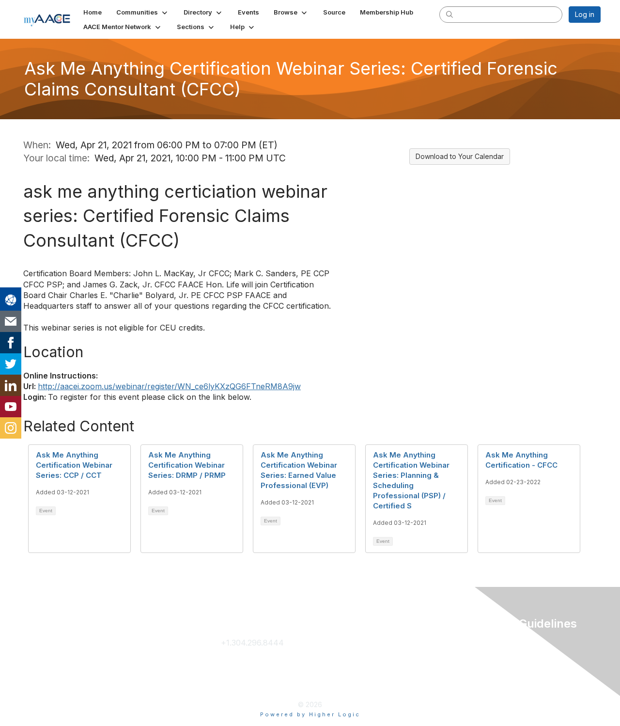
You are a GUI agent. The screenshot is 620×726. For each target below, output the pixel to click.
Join (353, 642)
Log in (584, 14)
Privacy (483, 642)
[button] (142, 12)
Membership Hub (377, 658)
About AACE (368, 674)
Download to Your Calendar (460, 156)
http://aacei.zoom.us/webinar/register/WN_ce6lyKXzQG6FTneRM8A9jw (169, 386)
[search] (449, 14)
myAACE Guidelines (505, 674)
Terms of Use (494, 658)
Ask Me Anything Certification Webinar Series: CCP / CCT (74, 465)
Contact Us (241, 658)
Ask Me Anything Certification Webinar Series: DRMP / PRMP (187, 465)
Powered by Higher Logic (310, 714)
